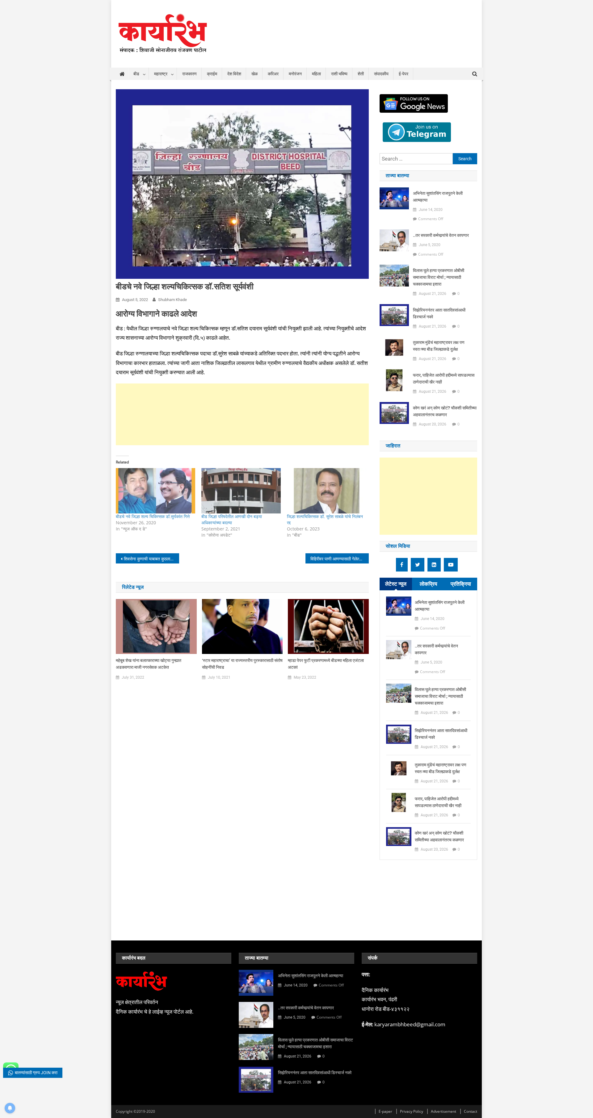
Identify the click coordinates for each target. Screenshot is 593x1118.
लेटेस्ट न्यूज (395, 583)
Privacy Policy (411, 1111)
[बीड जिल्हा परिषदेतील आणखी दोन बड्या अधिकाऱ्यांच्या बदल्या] (241, 490)
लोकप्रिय (428, 583)
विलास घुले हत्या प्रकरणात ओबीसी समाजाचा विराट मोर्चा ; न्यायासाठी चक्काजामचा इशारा (438, 277)
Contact (470, 1111)
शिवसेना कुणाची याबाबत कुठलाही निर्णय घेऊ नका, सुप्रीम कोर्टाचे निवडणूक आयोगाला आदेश (151, 559)
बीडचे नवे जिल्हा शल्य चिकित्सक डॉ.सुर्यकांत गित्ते (153, 516)
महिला (316, 73)
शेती (361, 73)
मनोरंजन (295, 73)
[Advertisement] (242, 398)
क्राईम (212, 73)
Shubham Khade (172, 299)
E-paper (385, 1111)
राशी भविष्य (339, 73)
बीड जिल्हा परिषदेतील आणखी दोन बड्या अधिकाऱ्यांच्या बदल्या (231, 519)
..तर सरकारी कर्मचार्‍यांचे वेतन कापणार (441, 235)
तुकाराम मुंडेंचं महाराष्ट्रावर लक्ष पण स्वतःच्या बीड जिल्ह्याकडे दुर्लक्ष (439, 346)
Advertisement (443, 1111)
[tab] (396, 584)
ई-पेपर (403, 73)
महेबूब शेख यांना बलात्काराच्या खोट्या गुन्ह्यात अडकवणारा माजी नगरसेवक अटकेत (148, 664)
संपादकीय (381, 73)
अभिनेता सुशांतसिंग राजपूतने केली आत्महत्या (438, 197)
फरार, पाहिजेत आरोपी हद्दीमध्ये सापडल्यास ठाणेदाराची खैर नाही (443, 378)
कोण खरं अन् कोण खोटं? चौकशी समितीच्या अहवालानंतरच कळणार (445, 411)
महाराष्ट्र (160, 73)
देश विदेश (234, 73)
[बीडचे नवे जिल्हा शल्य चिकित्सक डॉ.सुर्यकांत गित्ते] (155, 490)
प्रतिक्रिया (461, 583)
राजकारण (189, 73)
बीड (136, 73)
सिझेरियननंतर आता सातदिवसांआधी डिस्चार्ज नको (439, 313)
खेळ (254, 73)
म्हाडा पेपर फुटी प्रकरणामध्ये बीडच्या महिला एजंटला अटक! (326, 664)
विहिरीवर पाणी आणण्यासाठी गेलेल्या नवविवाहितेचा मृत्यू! (339, 559)
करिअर (273, 73)
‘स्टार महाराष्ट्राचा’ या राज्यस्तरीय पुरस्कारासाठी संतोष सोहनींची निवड (242, 664)
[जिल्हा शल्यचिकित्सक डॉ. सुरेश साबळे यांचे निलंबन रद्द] (326, 490)
